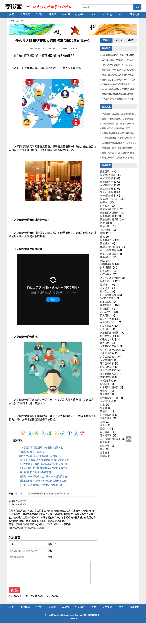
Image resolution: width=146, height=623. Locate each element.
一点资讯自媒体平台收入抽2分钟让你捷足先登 (122, 138)
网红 (102, 260)
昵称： (51, 544)
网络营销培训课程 (109, 219)
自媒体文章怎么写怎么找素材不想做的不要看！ (123, 153)
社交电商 (104, 288)
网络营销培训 (107, 216)
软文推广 (79, 14)
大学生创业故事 (108, 356)
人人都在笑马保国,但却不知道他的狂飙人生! (41, 447)
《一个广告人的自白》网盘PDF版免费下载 (40, 485)
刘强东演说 (105, 418)
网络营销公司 (107, 281)
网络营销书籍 (107, 240)
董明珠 (103, 456)
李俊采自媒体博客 (25, 524)
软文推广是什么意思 (110, 350)
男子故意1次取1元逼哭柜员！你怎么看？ (120, 84)
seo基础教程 (106, 185)
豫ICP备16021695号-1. (92, 615)
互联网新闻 (105, 230)
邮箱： (51, 550)
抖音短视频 (105, 267)
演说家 (103, 425)
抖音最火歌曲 (107, 415)
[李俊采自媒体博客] (40, 6)
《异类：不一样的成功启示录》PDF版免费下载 (43, 476)
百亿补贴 (104, 446)
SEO (120, 14)
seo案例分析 (106, 195)
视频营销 (104, 308)
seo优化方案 (106, 380)
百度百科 (37, 68)
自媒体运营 (105, 257)
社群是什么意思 (108, 374)
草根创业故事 (107, 353)
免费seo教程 (106, 182)
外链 (102, 236)
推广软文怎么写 (108, 295)
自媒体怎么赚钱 (108, 254)
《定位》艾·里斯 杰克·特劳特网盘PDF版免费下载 (44, 460)
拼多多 (103, 442)
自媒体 (38, 14)
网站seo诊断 (106, 188)
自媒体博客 (105, 271)
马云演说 (104, 432)
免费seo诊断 (106, 192)
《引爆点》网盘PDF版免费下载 (35, 472)
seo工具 (66, 14)
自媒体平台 (105, 274)
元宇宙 (103, 452)
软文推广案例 (107, 377)
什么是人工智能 (108, 370)
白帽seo (104, 202)
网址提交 (104, 243)
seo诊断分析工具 (108, 199)
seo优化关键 (106, 401)
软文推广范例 (107, 319)
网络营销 (134, 14)
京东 (102, 404)
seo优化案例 (106, 360)
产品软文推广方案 (109, 312)
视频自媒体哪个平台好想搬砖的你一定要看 (121, 148)
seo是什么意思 (107, 322)
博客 (93, 14)
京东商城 (104, 394)
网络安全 (104, 411)
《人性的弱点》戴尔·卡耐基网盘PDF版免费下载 (43, 464)
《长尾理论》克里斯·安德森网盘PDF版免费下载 (43, 468)
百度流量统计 (21, 504)
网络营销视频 (63, 493)
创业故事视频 (107, 336)
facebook (104, 384)
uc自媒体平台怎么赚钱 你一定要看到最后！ (121, 143)
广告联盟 (104, 206)
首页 (11, 14)
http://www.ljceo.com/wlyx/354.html (26, 528)
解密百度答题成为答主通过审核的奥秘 (38, 456)
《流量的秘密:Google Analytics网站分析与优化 (42, 480)
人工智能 (107, 14)
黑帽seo (104, 428)
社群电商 (104, 284)
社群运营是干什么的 (110, 278)
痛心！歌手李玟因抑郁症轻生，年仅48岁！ (121, 79)
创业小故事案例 (108, 250)
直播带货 (104, 329)
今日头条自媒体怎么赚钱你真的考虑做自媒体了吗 (124, 123)
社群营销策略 (107, 264)
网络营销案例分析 (109, 212)
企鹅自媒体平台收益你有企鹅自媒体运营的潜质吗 (124, 133)
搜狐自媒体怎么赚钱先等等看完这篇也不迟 (121, 114)
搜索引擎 (104, 171)
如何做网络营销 (38, 493)
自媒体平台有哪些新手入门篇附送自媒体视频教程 (124, 119)
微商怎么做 (105, 302)
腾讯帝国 (104, 391)
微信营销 (104, 343)
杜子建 (103, 408)
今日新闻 (25, 14)
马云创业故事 (107, 363)
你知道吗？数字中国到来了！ (33, 452)
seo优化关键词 (107, 175)
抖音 (102, 449)
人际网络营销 (21, 501)
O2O (102, 233)
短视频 (52, 14)
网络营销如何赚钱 (109, 332)
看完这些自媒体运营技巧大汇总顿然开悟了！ (122, 157)
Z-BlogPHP (73, 618)
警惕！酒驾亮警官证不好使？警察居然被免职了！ (124, 75)
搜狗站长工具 (107, 305)
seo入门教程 (106, 178)
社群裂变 (104, 291)
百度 (51, 493)
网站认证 (104, 226)
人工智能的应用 (108, 346)
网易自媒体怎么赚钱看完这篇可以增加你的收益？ (124, 128)
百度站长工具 (107, 326)
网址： (51, 557)
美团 (102, 422)
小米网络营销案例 (109, 387)
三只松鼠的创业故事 (110, 439)
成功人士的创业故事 (110, 247)
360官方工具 (106, 298)
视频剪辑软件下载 (109, 398)
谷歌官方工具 (107, 339)
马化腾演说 (105, 435)
